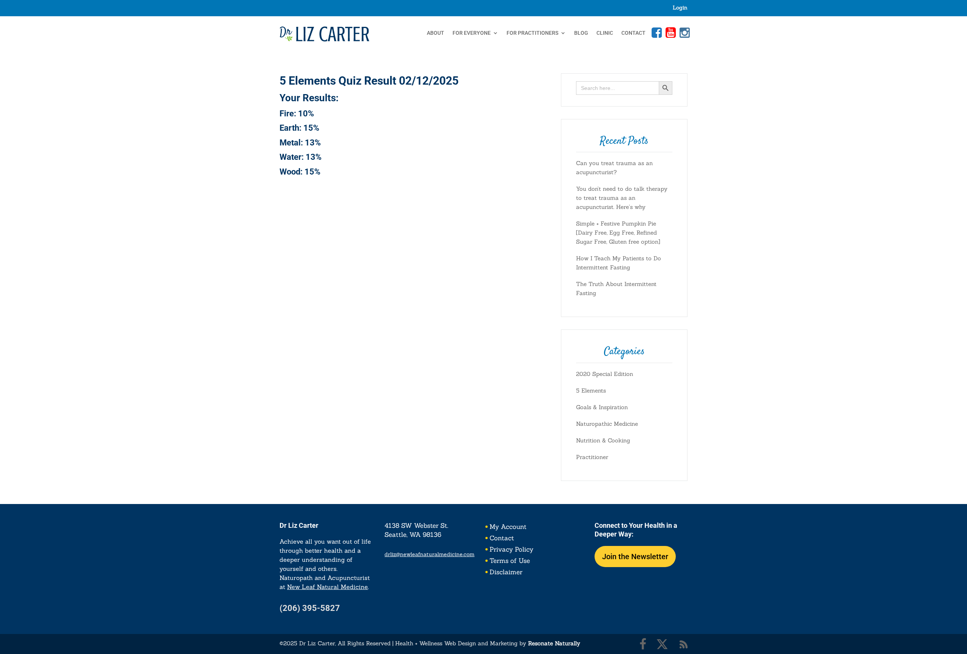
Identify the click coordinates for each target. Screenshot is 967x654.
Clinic (604, 33)
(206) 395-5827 (310, 608)
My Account (508, 527)
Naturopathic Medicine (607, 423)
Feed (684, 644)
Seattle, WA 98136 (413, 534)
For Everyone (472, 33)
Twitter (662, 644)
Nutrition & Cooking (603, 440)
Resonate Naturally (554, 643)
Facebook (656, 32)
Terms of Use (510, 561)
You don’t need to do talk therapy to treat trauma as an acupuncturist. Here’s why (621, 197)
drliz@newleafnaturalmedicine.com (429, 554)
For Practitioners (532, 33)
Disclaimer (506, 572)
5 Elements (591, 390)
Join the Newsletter (635, 556)
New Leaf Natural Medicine (327, 587)
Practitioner (592, 457)
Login (680, 8)
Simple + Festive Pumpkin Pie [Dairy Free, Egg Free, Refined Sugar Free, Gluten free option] (618, 232)
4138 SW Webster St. (416, 525)
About (435, 33)
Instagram (684, 32)
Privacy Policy (511, 550)
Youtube (670, 32)
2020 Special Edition (604, 373)
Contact (633, 33)
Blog (581, 33)
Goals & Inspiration (602, 407)
